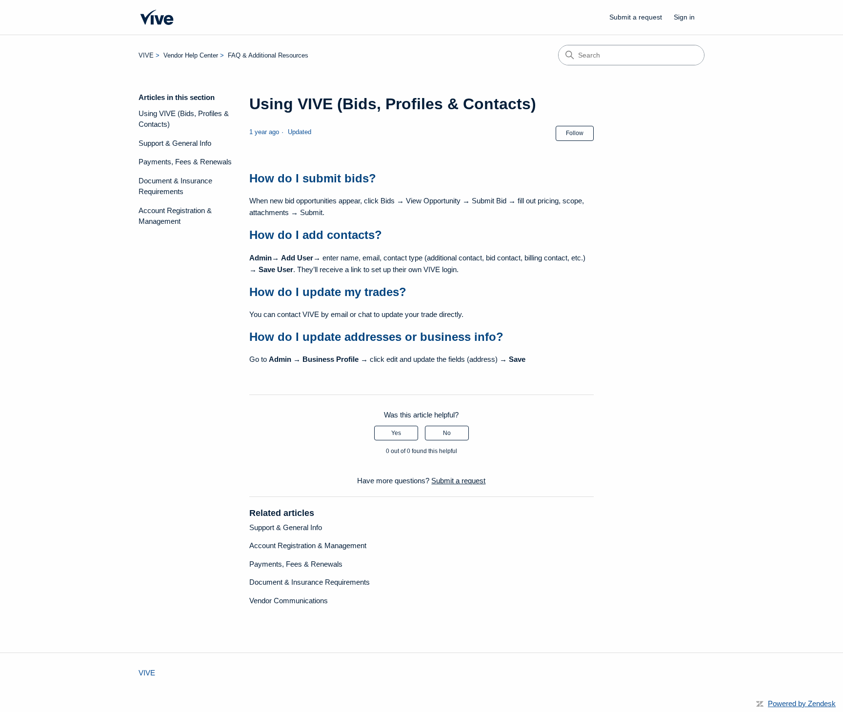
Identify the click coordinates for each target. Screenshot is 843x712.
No (447, 433)
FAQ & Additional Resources (268, 55)
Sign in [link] (684, 17)
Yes (396, 433)
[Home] (157, 17)
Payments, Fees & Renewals (185, 162)
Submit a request (635, 17)
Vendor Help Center (190, 55)
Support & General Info (175, 143)
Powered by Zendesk (802, 703)
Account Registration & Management (175, 216)
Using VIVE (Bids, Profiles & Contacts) (184, 119)
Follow (574, 133)
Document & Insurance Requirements (175, 186)
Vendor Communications (288, 600)
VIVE (146, 55)
